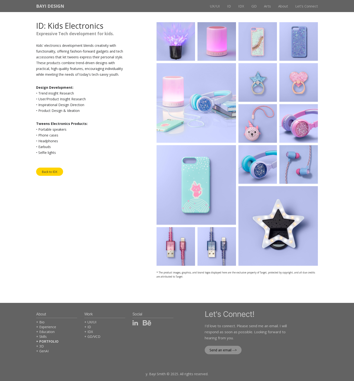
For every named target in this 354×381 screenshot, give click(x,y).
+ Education (45, 331)
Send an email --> (223, 350)
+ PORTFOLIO (47, 341)
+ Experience (46, 327)
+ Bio (40, 322)
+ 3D (40, 346)
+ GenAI (42, 351)
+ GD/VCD (92, 336)
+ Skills (41, 336)
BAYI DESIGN (50, 6)
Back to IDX (49, 172)
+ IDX (88, 331)
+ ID (87, 327)
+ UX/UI (90, 322)
